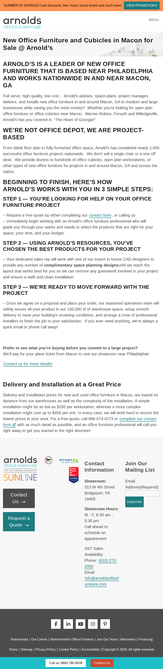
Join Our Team (107, 639)
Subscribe (134, 502)
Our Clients (39, 639)
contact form (100, 215)
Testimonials (19, 639)
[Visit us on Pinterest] (105, 624)
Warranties (127, 639)
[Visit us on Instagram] (93, 624)
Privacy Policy (46, 649)
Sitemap (26, 649)
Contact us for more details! (27, 364)
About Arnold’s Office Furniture (71, 639)
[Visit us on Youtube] (80, 624)
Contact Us (19, 498)
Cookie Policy (69, 649)
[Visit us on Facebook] (56, 624)
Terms (13, 649)
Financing (146, 639)
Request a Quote (19, 522)
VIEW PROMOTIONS (141, 5)
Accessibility (90, 649)
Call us (65, 663)
